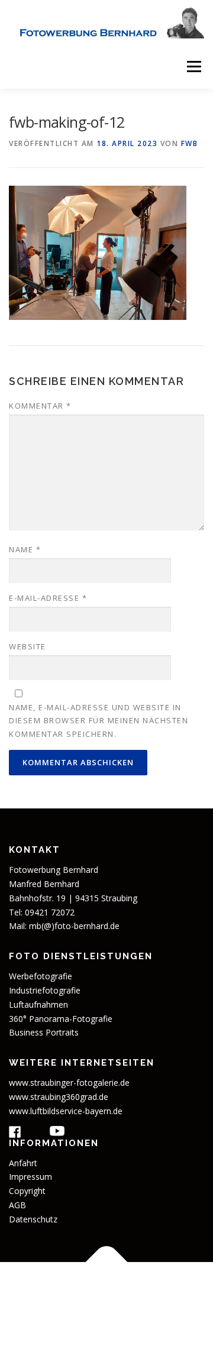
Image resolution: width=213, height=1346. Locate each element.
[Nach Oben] (107, 1262)
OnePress (124, 1303)
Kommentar (40, 405)
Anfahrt (23, 1163)
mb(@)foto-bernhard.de (74, 925)
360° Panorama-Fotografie (60, 1018)
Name (25, 549)
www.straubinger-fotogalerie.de (69, 1082)
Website (27, 646)
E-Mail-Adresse (48, 598)
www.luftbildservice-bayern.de (65, 1111)
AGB (17, 1205)
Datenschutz (33, 1219)
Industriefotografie (44, 990)
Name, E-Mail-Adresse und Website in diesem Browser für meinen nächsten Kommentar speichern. (98, 720)
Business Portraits (44, 1032)
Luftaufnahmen (38, 1004)
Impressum (30, 1176)
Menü (193, 67)
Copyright (27, 1190)
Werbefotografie (40, 976)
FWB (189, 143)
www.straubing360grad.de (58, 1096)
